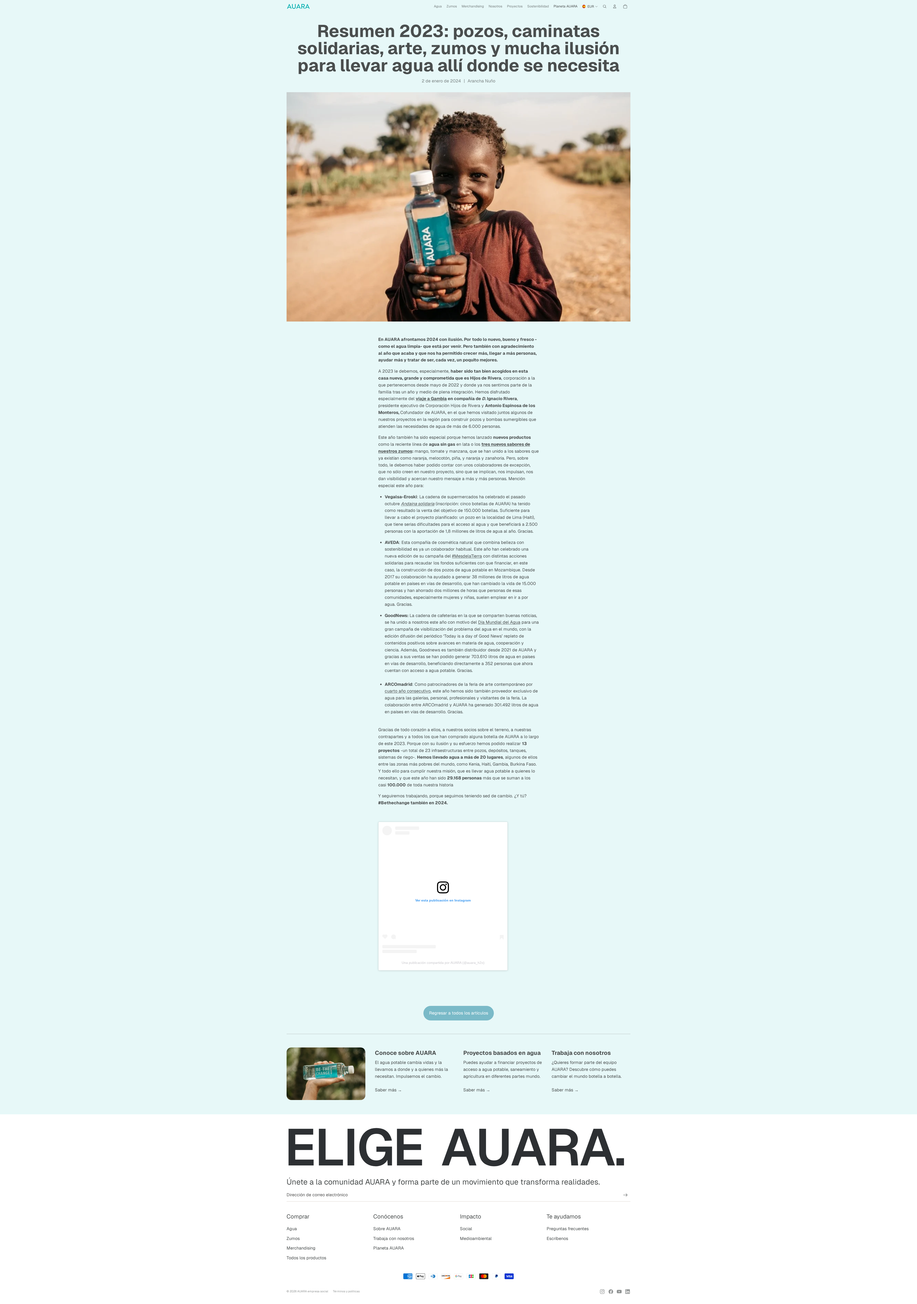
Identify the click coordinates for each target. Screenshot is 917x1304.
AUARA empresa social (312, 1291)
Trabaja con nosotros (393, 1238)
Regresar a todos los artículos (458, 1013)
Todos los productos (306, 1258)
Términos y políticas (346, 1291)
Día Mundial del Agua (499, 622)
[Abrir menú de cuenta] (614, 6)
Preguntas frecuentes (568, 1228)
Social (466, 1228)
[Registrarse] (625, 1195)
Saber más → (388, 1090)
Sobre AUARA (386, 1228)
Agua (292, 1228)
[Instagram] (602, 1291)
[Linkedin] (627, 1291)
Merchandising (301, 1248)
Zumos (293, 1238)
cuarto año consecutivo (408, 691)
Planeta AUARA (388, 1248)
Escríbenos (557, 1238)
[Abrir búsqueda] (604, 6)
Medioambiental (476, 1238)
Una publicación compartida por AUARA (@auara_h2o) (443, 963)
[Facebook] (611, 1291)
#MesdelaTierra (467, 556)
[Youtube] (619, 1291)
